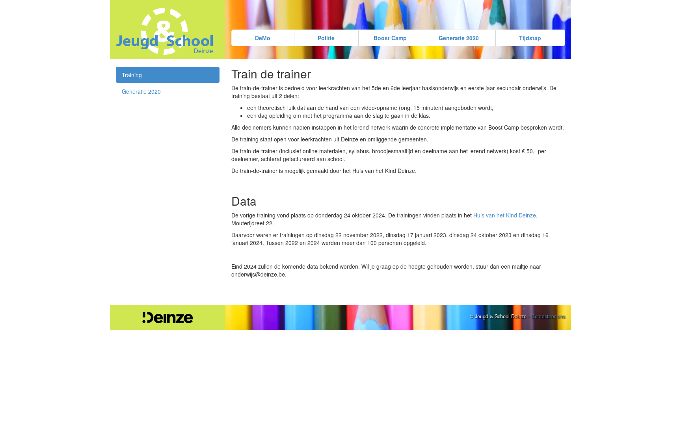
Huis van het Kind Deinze (504, 215)
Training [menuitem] (132, 75)
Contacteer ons (548, 316)
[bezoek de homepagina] (168, 31)
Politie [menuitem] (326, 38)
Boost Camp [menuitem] (390, 38)
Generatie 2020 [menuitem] (459, 38)
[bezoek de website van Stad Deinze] (168, 317)
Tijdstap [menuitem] (530, 38)
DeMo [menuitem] (262, 38)
